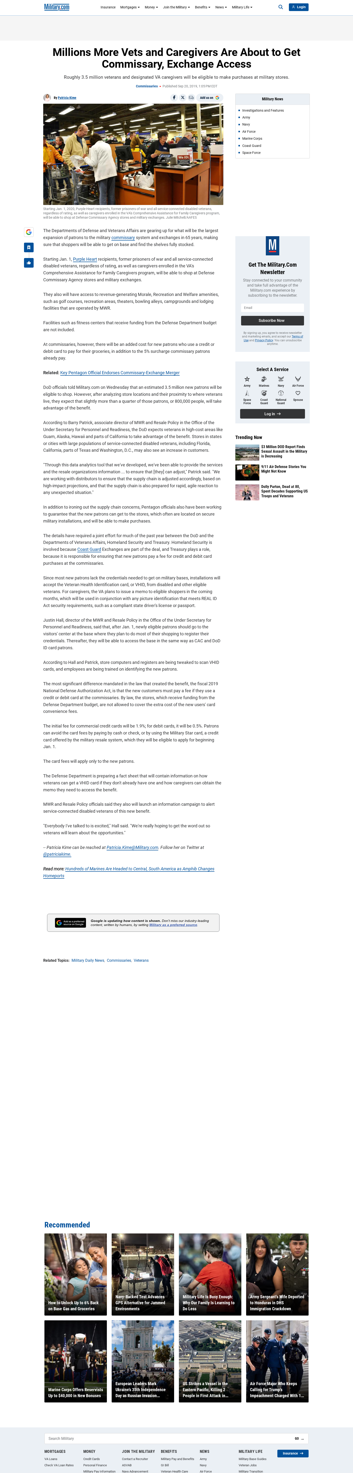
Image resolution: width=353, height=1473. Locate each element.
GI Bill (165, 1465)
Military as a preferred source (173, 925)
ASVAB (127, 1465)
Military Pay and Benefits (177, 1459)
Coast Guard (89, 549)
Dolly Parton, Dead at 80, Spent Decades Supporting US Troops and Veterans (284, 491)
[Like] (29, 263)
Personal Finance (95, 1465)
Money (150, 7)
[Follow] (29, 247)
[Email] (191, 98)
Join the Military (175, 7)
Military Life (240, 7)
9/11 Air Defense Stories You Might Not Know (283, 469)
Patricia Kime (67, 98)
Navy (203, 1465)
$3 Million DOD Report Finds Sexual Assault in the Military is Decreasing (284, 451)
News (219, 7)
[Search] (280, 7)
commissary (123, 237)
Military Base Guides (253, 1459)
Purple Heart (85, 259)
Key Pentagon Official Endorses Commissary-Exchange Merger (120, 372)
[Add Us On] (29, 232)
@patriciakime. (57, 854)
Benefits (201, 7)
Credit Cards (91, 1459)
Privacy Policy (264, 340)
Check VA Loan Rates (59, 1465)
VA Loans (50, 1459)
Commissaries (147, 86)
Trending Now (248, 437)
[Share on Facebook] (174, 98)
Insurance (108, 7)
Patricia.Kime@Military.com (132, 847)
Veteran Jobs (248, 1465)
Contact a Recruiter (135, 1459)
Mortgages (128, 7)
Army (203, 1459)
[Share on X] (183, 98)
